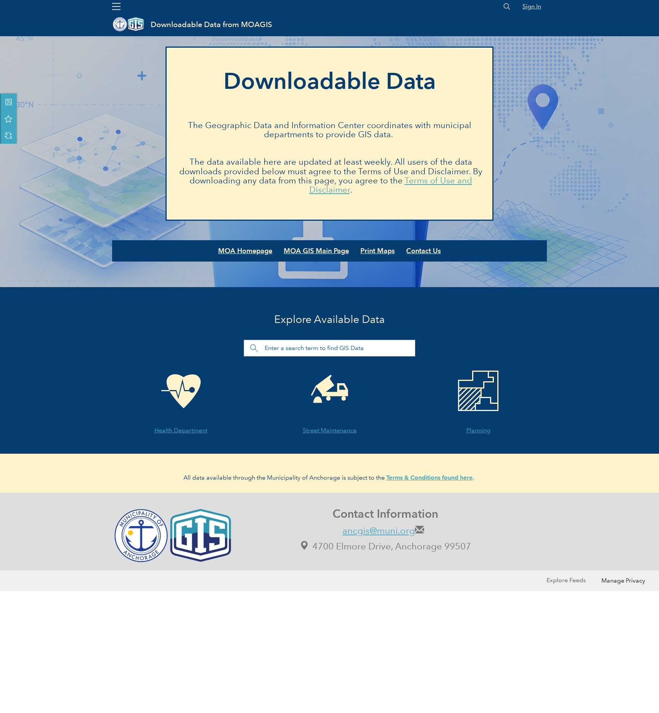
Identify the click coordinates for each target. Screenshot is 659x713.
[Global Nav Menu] (116, 6)
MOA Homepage (245, 251)
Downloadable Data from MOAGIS (211, 24)
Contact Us (423, 251)
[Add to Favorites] (8, 118)
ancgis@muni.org (378, 530)
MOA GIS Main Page (316, 251)
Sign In (531, 6)
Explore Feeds (566, 580)
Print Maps (377, 251)
